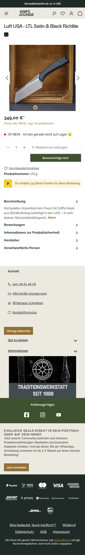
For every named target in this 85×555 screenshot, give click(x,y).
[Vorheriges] (7, 77)
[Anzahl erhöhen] (24, 147)
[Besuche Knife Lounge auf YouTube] (58, 415)
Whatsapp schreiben (27, 303)
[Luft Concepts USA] (42, 34)
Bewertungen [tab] (14, 225)
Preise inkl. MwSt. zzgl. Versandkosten (29, 123)
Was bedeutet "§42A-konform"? (32, 525)
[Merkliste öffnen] (63, 13)
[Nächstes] (78, 77)
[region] (42, 78)
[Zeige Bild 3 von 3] (49, 107)
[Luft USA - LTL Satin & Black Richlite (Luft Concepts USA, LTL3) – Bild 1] (42, 78)
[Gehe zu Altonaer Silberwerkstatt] (42, 377)
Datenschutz (24, 532)
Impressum (61, 532)
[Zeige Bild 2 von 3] (42, 107)
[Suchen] (54, 13)
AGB (43, 532)
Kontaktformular (24, 312)
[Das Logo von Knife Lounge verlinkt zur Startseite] (26, 13)
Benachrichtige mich (55, 158)
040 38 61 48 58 (24, 284)
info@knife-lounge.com (29, 293)
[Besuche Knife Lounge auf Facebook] (26, 415)
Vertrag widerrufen (18, 331)
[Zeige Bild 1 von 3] (35, 107)
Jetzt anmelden (16, 467)
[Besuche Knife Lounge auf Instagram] (42, 415)
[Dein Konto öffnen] (72, 13)
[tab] (41, 209)
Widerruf (69, 525)
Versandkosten (62, 540)
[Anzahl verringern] (8, 147)
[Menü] (6, 13)
